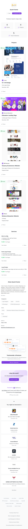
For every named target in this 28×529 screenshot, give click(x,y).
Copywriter (23, 500)
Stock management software (14, 515)
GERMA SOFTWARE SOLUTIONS (14, 482)
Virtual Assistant (9, 506)
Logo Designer (5, 301)
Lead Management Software (14, 519)
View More (14, 490)
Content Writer (21, 498)
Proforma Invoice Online (14, 522)
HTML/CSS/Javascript (15, 304)
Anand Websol (14, 441)
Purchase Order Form (14, 512)
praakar (14, 455)
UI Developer (5, 304)
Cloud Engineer (6, 498)
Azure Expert (14, 498)
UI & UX (17, 301)
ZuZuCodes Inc (14, 428)
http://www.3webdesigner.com (8, 327)
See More (3, 295)
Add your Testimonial (14, 362)
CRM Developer (19, 503)
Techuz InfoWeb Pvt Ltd (14, 468)
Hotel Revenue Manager (14, 500)
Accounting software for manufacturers (14, 525)
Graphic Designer (18, 506)
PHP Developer (5, 500)
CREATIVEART (14, 414)
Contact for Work (17, 13)
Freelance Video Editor (9, 503)
